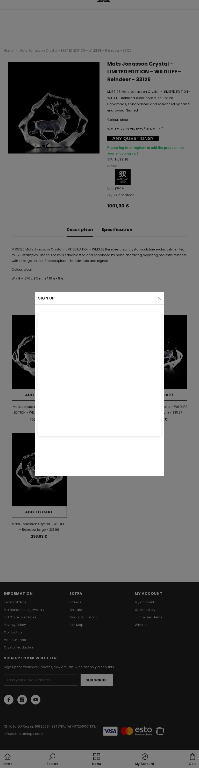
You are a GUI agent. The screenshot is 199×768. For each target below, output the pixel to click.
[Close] (159, 298)
